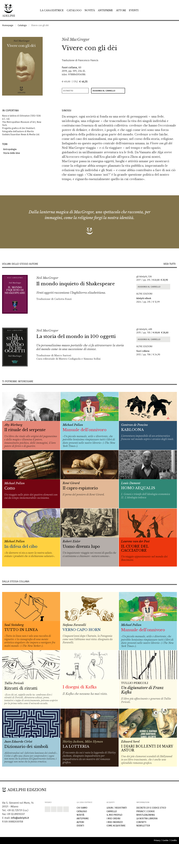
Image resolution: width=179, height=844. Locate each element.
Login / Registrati (117, 807)
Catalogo (74, 10)
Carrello (112, 811)
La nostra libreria (146, 818)
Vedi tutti (170, 264)
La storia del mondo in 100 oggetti (76, 336)
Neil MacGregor (75, 39)
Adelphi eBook (143, 298)
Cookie (151, 811)
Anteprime (105, 10)
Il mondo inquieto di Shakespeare (75, 284)
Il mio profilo (114, 815)
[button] (168, 39)
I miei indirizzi (115, 822)
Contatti (141, 822)
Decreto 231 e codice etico (151, 807)
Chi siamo (82, 807)
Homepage (7, 25)
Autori (121, 10)
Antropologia (9, 149)
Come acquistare (116, 825)
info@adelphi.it (20, 817)
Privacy (140, 811)
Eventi (133, 10)
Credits (173, 840)
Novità (90, 10)
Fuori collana (69, 67)
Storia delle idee (11, 153)
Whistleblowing (145, 815)
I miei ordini (113, 818)
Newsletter (143, 825)
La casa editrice (52, 10)
